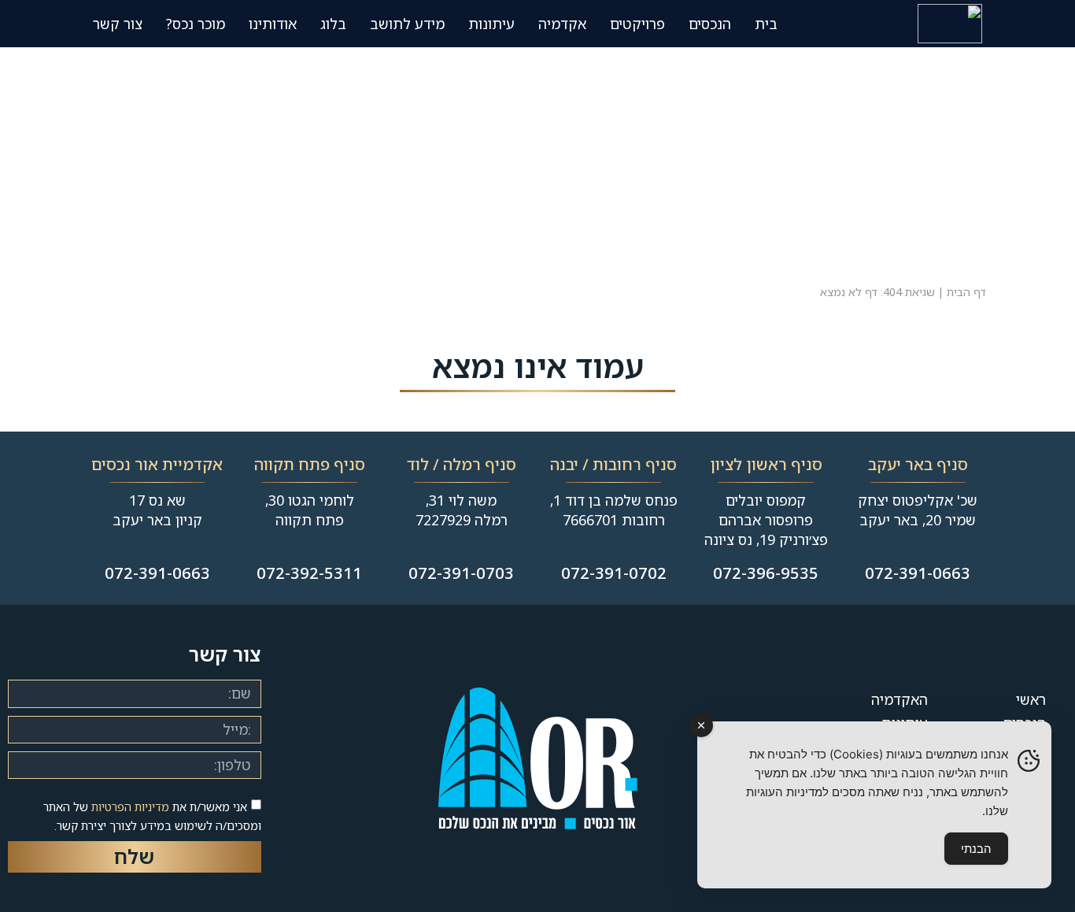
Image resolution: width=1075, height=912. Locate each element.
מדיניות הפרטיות (130, 806)
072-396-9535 (765, 573)
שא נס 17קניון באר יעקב (157, 510)
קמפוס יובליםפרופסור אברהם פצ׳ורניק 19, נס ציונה (766, 520)
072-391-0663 (917, 573)
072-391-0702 (614, 573)
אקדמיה (562, 23)
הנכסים (710, 23)
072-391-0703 (461, 573)
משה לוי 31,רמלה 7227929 (462, 510)
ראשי (1031, 699)
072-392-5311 (309, 573)
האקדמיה (899, 699)
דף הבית (966, 291)
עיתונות (491, 23)
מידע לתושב (407, 23)
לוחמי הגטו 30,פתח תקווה (309, 510)
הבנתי (976, 848)
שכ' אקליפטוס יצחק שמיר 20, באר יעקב (917, 510)
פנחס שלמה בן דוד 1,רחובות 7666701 (614, 510)
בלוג (333, 23)
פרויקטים (637, 23)
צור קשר (117, 23)
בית (766, 23)
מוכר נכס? (195, 23)
